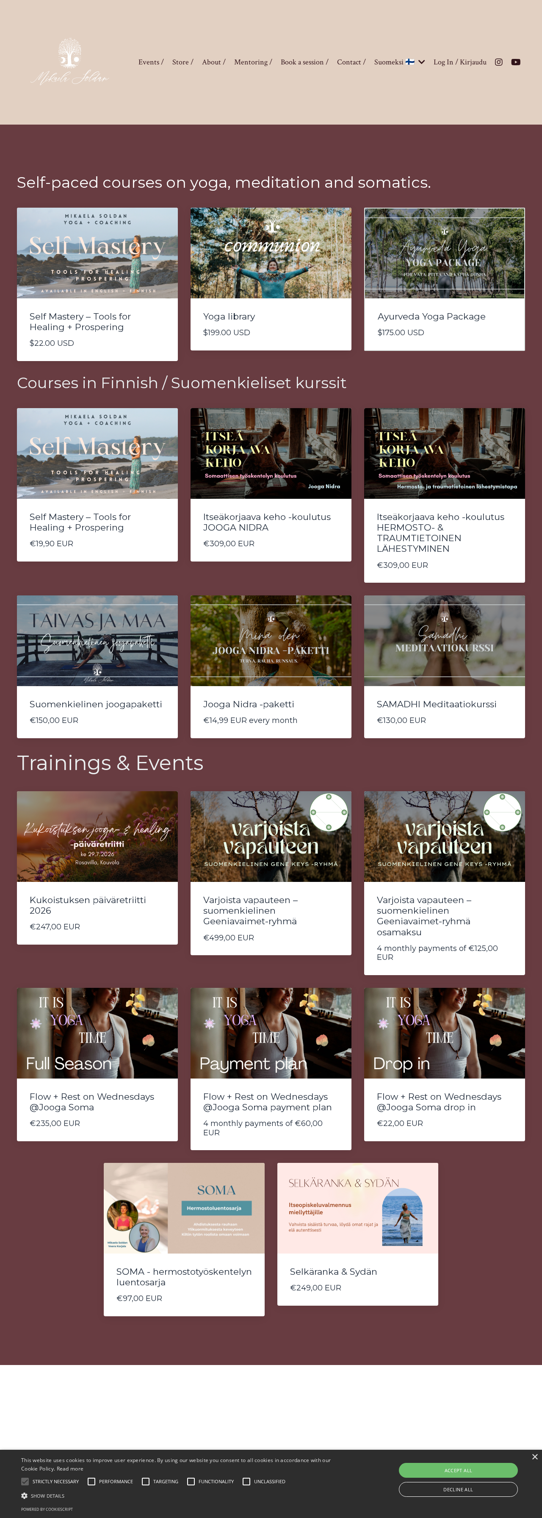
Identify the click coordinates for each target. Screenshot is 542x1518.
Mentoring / (253, 62)
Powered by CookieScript (47, 1509)
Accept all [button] (459, 1470)
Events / (151, 62)
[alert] (271, 1484)
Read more (70, 1468)
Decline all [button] (458, 1489)
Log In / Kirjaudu (460, 62)
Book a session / (305, 62)
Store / (183, 62)
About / (214, 62)
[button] (25, 1481)
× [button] (534, 1457)
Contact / (351, 62)
